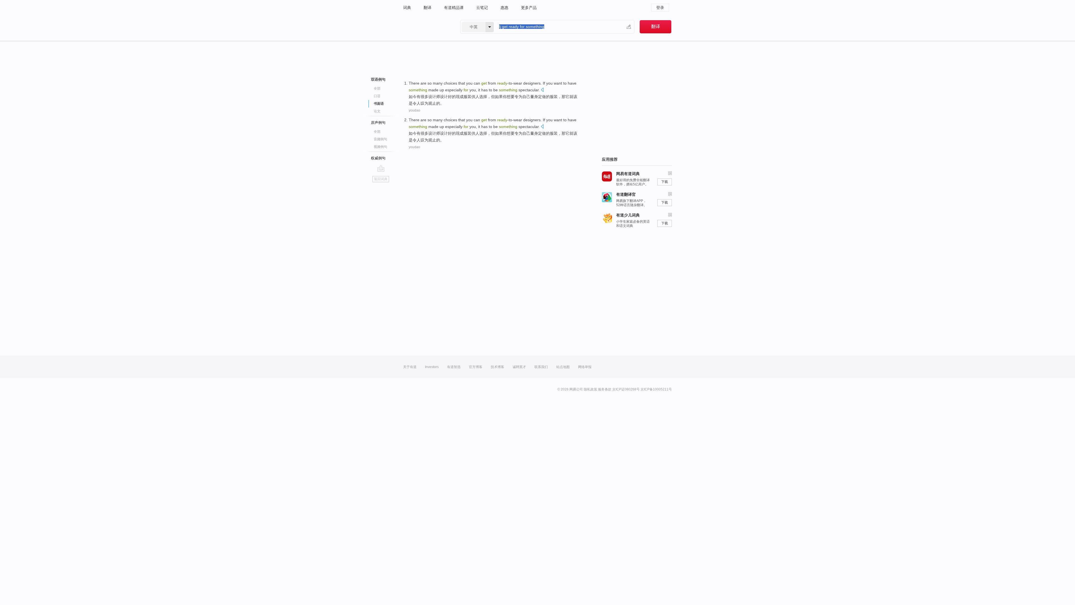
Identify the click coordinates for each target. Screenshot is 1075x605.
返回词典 (380, 179)
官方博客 (475, 367)
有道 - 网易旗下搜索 (426, 27)
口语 (377, 96)
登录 (660, 7)
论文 (377, 111)
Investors (432, 367)
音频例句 (380, 139)
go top (380, 168)
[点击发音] (542, 90)
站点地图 (563, 367)
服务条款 (604, 389)
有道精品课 (454, 7)
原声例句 (378, 122)
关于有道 (410, 367)
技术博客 (497, 367)
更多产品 (529, 7)
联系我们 (541, 367)
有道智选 (454, 367)
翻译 (427, 7)
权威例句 (378, 158)
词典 (407, 7)
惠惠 (504, 7)
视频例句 (380, 147)
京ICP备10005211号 (656, 389)
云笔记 (482, 7)
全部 (377, 88)
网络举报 (585, 367)
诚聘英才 (519, 367)
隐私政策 (590, 389)
